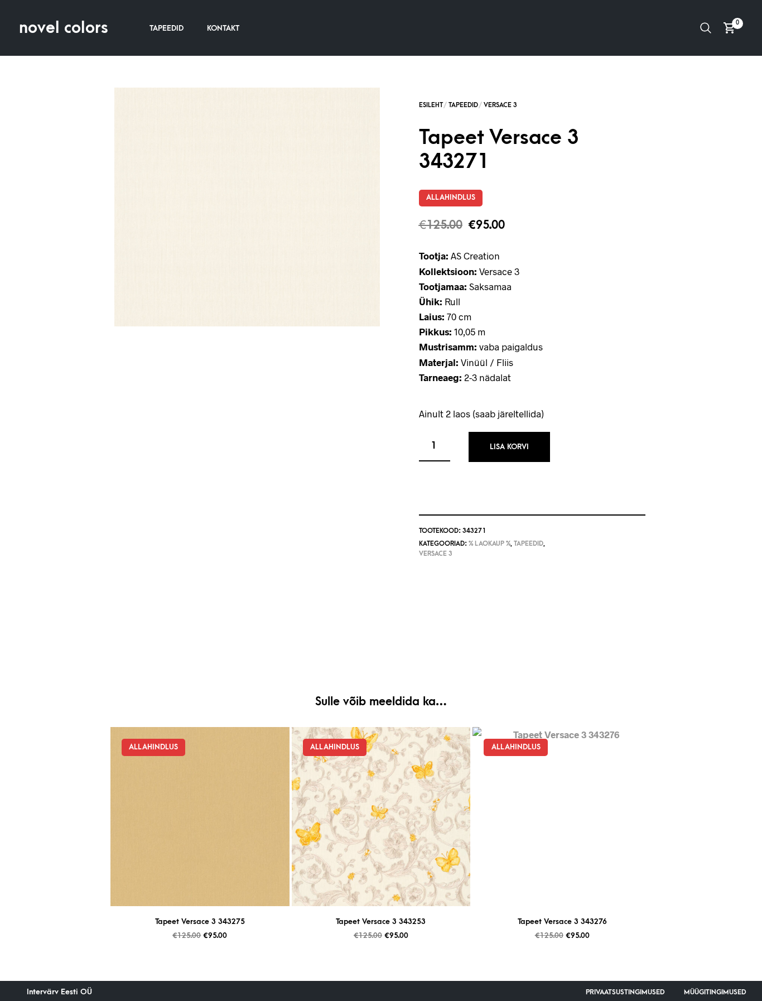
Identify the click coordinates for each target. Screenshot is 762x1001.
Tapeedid (166, 28)
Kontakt (223, 28)
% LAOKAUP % (489, 543)
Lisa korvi (509, 446)
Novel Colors (63, 28)
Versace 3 (500, 105)
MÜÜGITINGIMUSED (715, 992)
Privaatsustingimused (625, 992)
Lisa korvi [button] (213, 893)
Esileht (431, 105)
